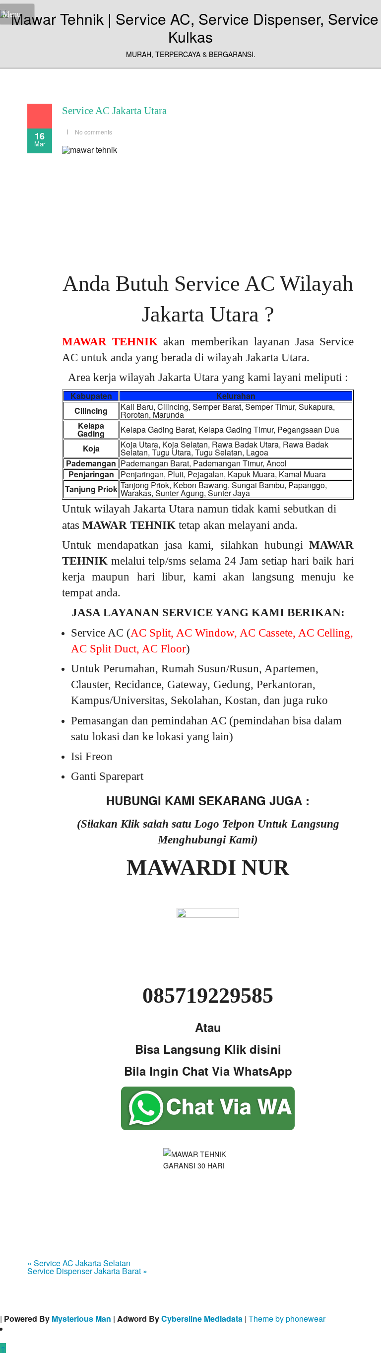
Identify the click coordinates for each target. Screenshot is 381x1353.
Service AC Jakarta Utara (114, 111)
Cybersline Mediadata (202, 1318)
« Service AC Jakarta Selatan (78, 1263)
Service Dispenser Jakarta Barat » (87, 1271)
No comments (93, 132)
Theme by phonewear (287, 1318)
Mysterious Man (81, 1318)
